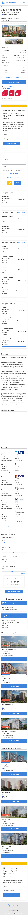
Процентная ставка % (8, 566)
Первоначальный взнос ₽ (9, 556)
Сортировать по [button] (21, 193)
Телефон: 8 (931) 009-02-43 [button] (14, 77)
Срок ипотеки (6, 547)
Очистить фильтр (14, 173)
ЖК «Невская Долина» (8, 620)
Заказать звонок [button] (14, 82)
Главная (3, 7)
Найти (17, 182)
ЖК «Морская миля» (11, 7)
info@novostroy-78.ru (14, 910)
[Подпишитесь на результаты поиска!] (9, 183)
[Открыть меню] (26, 3)
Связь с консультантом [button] (14, 591)
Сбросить (23, 573)
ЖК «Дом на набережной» (9, 609)
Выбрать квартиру (14, 659)
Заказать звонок (11, 143)
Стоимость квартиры (8, 537)
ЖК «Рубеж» (5, 625)
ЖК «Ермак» (5, 627)
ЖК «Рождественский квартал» (11, 622)
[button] (14, 31)
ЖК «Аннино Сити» (7, 607)
